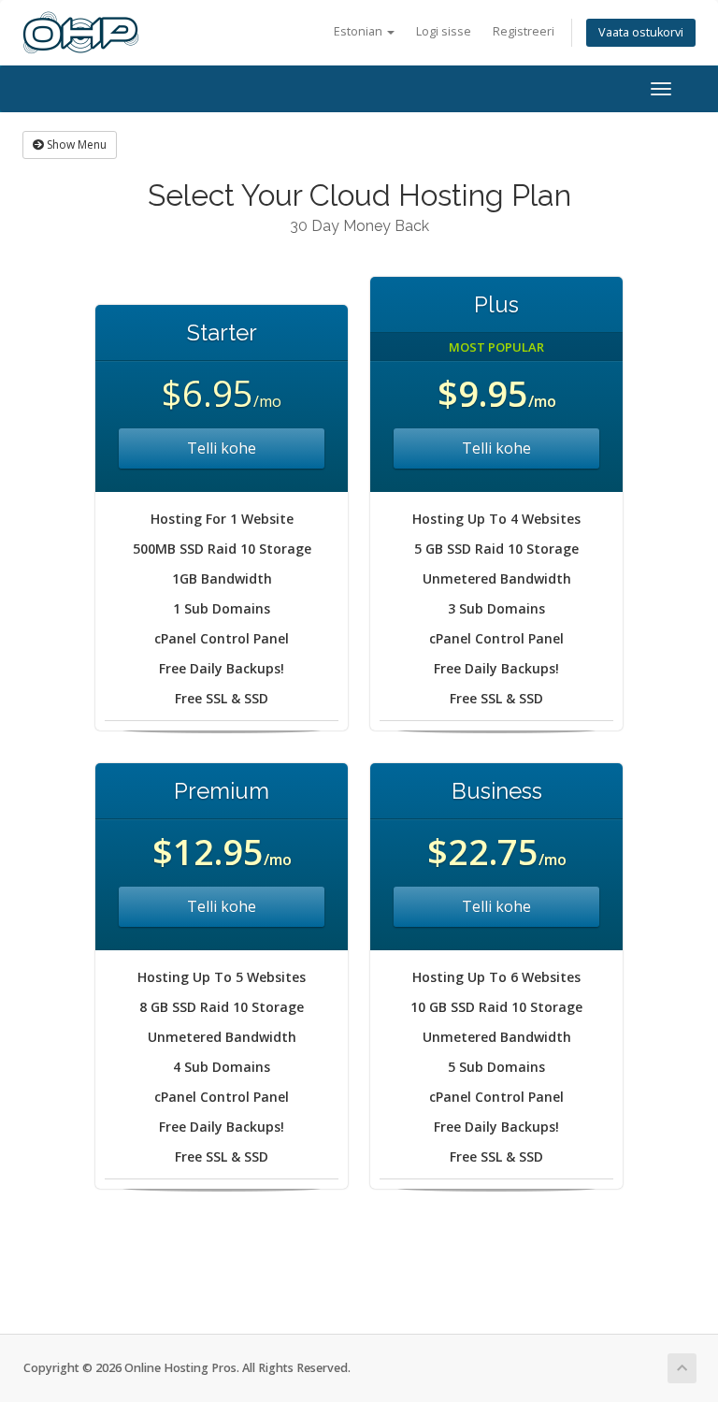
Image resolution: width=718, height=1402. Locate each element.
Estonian (359, 31)
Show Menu (75, 144)
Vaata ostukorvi (640, 32)
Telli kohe (221, 448)
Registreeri (523, 31)
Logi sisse (443, 31)
